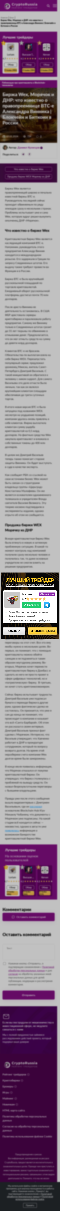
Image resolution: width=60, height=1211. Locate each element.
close (57, 575)
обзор (14, 631)
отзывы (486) (42, 631)
